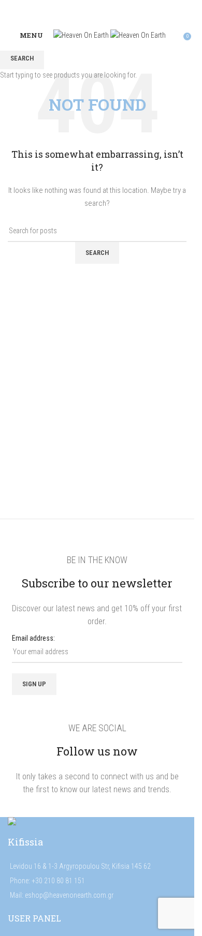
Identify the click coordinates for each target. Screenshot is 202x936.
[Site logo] (81, 35)
